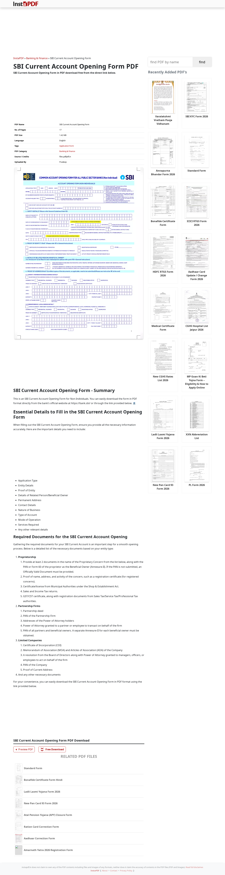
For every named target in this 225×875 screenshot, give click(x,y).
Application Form (66, 146)
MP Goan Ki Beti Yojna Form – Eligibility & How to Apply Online (196, 382)
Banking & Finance (37, 58)
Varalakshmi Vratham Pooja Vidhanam (163, 120)
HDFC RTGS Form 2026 (163, 273)
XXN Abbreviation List (197, 436)
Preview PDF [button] (23, 749)
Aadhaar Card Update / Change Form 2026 (196, 275)
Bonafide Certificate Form (163, 223)
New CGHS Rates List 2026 (163, 378)
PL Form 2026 (197, 485)
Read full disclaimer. (194, 867)
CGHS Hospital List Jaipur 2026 (197, 327)
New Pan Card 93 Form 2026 (163, 486)
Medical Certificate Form (163, 327)
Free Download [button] (52, 749)
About (105, 870)
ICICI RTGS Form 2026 (197, 223)
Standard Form (197, 170)
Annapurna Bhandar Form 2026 (163, 172)
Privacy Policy (126, 870)
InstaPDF (18, 58)
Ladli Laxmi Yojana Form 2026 (162, 436)
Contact (113, 870)
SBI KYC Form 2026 (197, 116)
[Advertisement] (112, 32)
